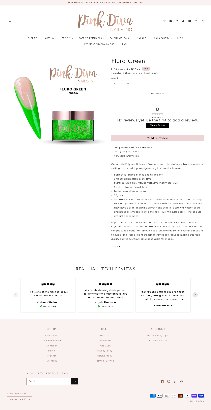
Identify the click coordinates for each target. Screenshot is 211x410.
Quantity (115, 78)
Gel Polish (52, 360)
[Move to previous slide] (15, 295)
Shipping (129, 73)
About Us (105, 335)
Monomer (52, 345)
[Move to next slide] (195, 295)
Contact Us (105, 340)
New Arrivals (51, 335)
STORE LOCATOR (158, 340)
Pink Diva (200, 401)
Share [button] (118, 246)
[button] (10, 21)
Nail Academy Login (158, 335)
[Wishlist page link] (164, 21)
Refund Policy (104, 355)
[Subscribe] (74, 381)
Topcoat (51, 355)
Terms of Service (105, 360)
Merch (51, 350)
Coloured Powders (51, 340)
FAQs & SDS (105, 345)
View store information (126, 155)
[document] (56, 107)
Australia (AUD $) (17, 399)
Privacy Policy (104, 350)
